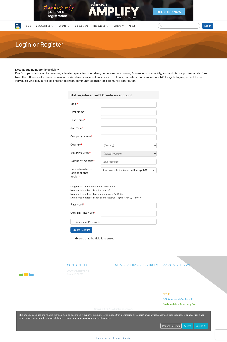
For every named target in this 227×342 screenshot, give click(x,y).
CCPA (166, 277)
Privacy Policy (170, 274)
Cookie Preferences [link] (27, 333)
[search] (161, 25)
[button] (44, 25)
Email (73, 103)
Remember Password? (88, 222)
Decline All (200, 326)
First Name (77, 112)
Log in (207, 25)
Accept (187, 326)
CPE (117, 277)
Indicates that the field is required (93, 238)
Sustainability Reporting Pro (179, 304)
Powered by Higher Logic (113, 338)
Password (76, 204)
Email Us (71, 279)
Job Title (76, 128)
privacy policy (94, 314)
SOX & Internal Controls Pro (179, 299)
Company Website (81, 161)
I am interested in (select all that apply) (81, 173)
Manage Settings (171, 326)
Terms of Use (170, 270)
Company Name (80, 136)
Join (117, 270)
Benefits (119, 274)
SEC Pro (167, 294)
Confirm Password (82, 212)
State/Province (79, 152)
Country (75, 144)
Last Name (77, 120)
